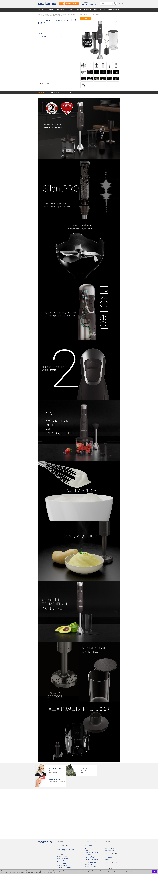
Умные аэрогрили (62, 856)
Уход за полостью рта (111, 845)
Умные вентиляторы (62, 863)
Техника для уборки (110, 855)
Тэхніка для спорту (112, 862)
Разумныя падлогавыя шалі (64, 867)
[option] (100, 39)
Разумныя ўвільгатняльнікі (64, 862)
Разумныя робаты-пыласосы (64, 851)
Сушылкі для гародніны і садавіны (91, 860)
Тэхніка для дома (111, 853)
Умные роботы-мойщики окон (65, 869)
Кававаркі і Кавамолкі (90, 843)
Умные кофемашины (62, 845)
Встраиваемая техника (110, 869)
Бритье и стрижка (109, 848)
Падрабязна (53, 872)
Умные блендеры (61, 860)
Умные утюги (60, 854)
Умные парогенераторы (63, 853)
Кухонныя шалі (88, 864)
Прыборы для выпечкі (90, 862)
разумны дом (62, 841)
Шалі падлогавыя (109, 850)
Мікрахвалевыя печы (90, 866)
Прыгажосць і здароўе (110, 842)
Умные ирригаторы (62, 865)
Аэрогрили (88, 854)
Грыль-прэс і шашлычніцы (91, 852)
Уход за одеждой (109, 857)
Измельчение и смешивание (89, 846)
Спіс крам (84, 769)
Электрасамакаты (109, 865)
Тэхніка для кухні (91, 841)
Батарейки (107, 859)
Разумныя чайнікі (61, 843)
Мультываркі (88, 849)
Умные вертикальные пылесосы (65, 849)
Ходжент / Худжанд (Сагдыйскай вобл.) (90, 856)
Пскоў (58, 847)
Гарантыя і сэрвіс (55, 769)
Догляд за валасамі (110, 846)
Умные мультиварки (62, 858)
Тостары (87, 850)
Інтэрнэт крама (54, 780)
